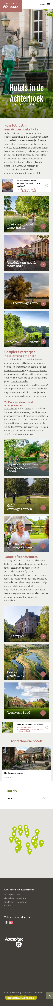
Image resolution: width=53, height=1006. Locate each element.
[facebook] (6, 922)
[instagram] (11, 922)
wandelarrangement (14, 370)
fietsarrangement (38, 370)
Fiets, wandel (10, 408)
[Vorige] (6, 764)
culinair (28, 408)
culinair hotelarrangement (33, 396)
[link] (26, 185)
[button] (48, 4)
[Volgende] (47, 764)
